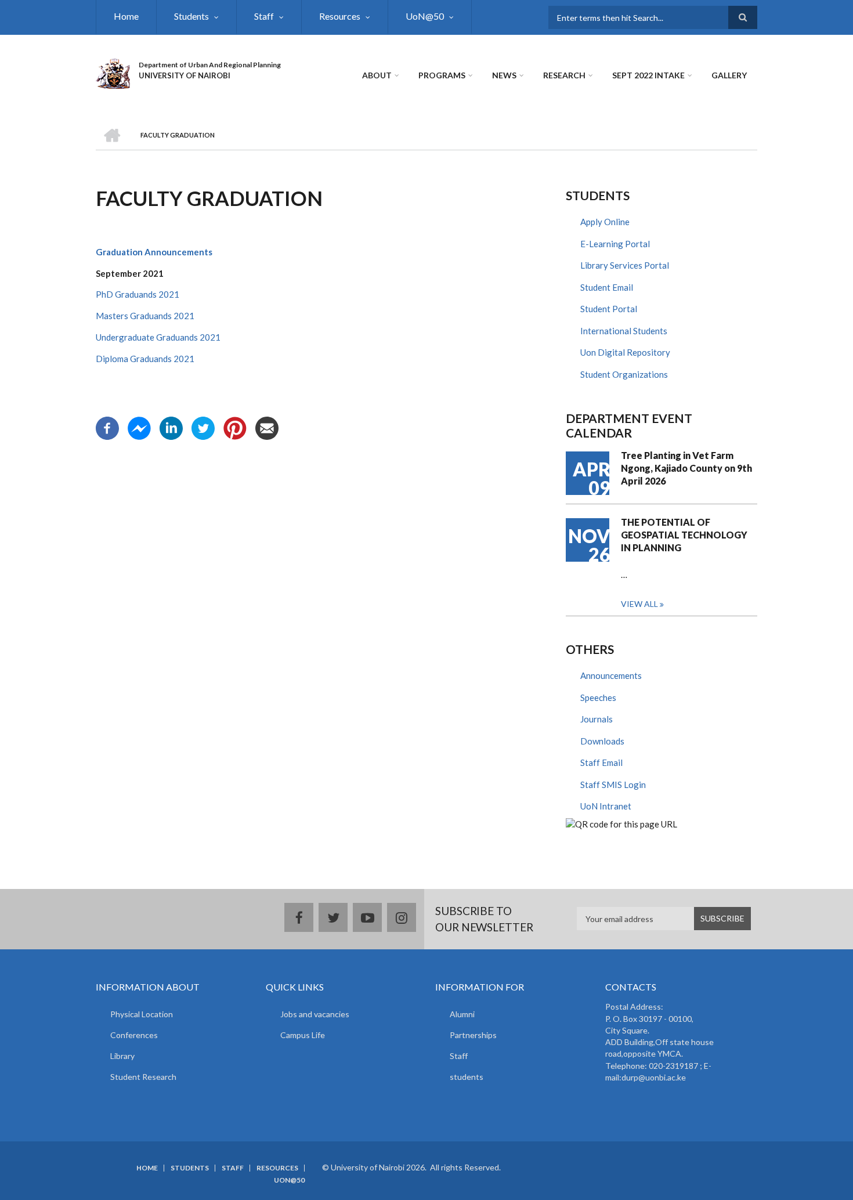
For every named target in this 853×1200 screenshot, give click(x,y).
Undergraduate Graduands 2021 (158, 337)
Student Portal (608, 308)
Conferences (134, 1035)
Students (191, 15)
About (377, 75)
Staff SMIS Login (613, 784)
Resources (339, 15)
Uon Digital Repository (625, 352)
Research (564, 75)
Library (122, 1056)
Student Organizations (624, 374)
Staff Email (601, 762)
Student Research (143, 1077)
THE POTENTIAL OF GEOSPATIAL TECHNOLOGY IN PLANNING (684, 534)
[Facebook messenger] (139, 427)
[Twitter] (203, 427)
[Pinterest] (235, 427)
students (466, 1077)
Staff (264, 15)
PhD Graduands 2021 (137, 294)
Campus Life (302, 1035)
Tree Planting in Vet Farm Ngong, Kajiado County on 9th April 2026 (686, 468)
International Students (623, 331)
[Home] (113, 72)
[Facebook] (107, 427)
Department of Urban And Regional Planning (210, 64)
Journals (596, 719)
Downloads (602, 741)
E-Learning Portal (615, 243)
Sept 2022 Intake (648, 75)
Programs (441, 75)
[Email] (267, 427)
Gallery (729, 75)
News (504, 75)
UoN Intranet (605, 806)
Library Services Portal (624, 265)
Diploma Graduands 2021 (145, 358)
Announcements (611, 675)
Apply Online (605, 221)
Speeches (598, 697)
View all (639, 604)
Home (126, 15)
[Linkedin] (171, 427)
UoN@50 (425, 15)
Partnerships (473, 1035)
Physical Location (141, 1014)
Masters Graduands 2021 (145, 315)
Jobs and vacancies (314, 1014)
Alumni (462, 1014)
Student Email (606, 287)
